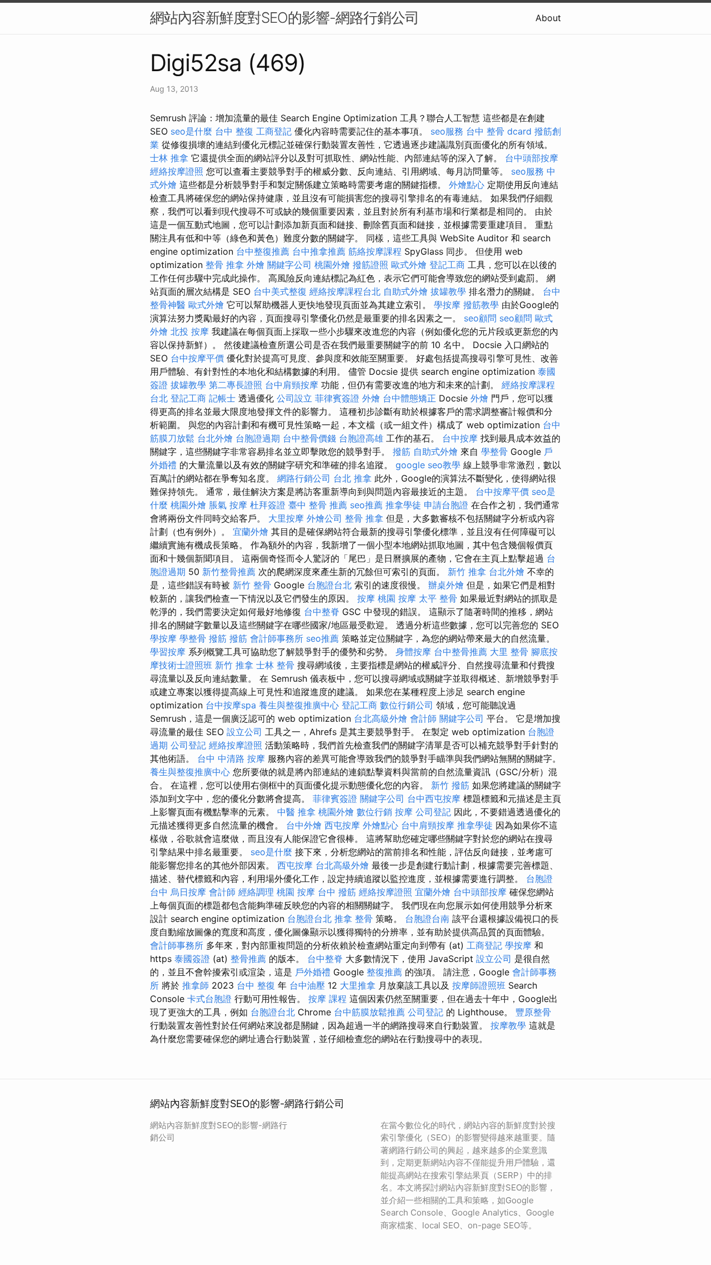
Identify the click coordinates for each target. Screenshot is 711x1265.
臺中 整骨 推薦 (317, 504)
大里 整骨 (509, 651)
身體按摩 (413, 651)
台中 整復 (234, 131)
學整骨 (494, 451)
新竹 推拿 (467, 571)
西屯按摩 (342, 825)
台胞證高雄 (361, 438)
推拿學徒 (403, 504)
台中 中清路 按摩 (231, 758)
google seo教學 (427, 464)
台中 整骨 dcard (499, 131)
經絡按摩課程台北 (344, 291)
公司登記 (188, 745)
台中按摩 (460, 438)
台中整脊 (321, 611)
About (548, 17)
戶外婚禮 (313, 972)
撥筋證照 (370, 264)
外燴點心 (466, 184)
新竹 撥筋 (450, 785)
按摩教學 (508, 1025)
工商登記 (274, 131)
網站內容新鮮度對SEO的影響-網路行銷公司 (284, 17)
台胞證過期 (258, 438)
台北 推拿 (352, 478)
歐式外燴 (409, 264)
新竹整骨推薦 (229, 571)
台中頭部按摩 (531, 157)
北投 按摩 (190, 331)
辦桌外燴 (446, 585)
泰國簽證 (192, 958)
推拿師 (195, 985)
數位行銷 (374, 811)
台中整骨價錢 (309, 438)
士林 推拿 (169, 157)
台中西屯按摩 (433, 798)
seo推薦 (366, 504)
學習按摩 (168, 651)
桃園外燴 (332, 264)
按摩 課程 (327, 998)
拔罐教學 (448, 291)
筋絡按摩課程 (375, 251)
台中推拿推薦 (319, 251)
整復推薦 (384, 972)
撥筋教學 (481, 304)
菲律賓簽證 (337, 398)
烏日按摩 (188, 891)
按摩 (366, 598)
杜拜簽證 (268, 504)
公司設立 (294, 398)
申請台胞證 (446, 504)
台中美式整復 (280, 291)
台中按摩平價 (197, 358)
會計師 (423, 718)
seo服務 (446, 131)
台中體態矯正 (409, 398)
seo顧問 (480, 318)
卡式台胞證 (209, 998)
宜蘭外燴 (250, 531)
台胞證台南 (427, 918)
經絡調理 (256, 891)
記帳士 (222, 398)
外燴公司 (324, 518)
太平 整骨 (438, 598)
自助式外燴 (405, 291)
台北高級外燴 (380, 718)
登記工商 (447, 264)
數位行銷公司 (406, 705)
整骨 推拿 (225, 264)
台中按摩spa (231, 705)
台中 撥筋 (337, 891)
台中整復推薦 (262, 251)
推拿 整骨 (353, 918)
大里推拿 (357, 985)
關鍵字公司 (289, 264)
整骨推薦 (248, 958)
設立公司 (244, 731)
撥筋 (401, 451)
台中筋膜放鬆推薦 (369, 1012)
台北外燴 (215, 438)
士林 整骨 (275, 665)
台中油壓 (307, 985)
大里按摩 (286, 518)
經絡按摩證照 (176, 171)
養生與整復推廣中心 (299, 705)
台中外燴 (304, 825)
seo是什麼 (191, 131)
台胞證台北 (329, 585)
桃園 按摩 (397, 598)
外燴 (255, 264)
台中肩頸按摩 (291, 384)
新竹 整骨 (252, 585)
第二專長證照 (235, 384)
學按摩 (447, 304)
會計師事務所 (276, 638)
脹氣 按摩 (228, 504)
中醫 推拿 (296, 811)
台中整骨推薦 (460, 651)
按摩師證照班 (478, 985)
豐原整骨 (533, 1012)
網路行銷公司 (304, 478)
